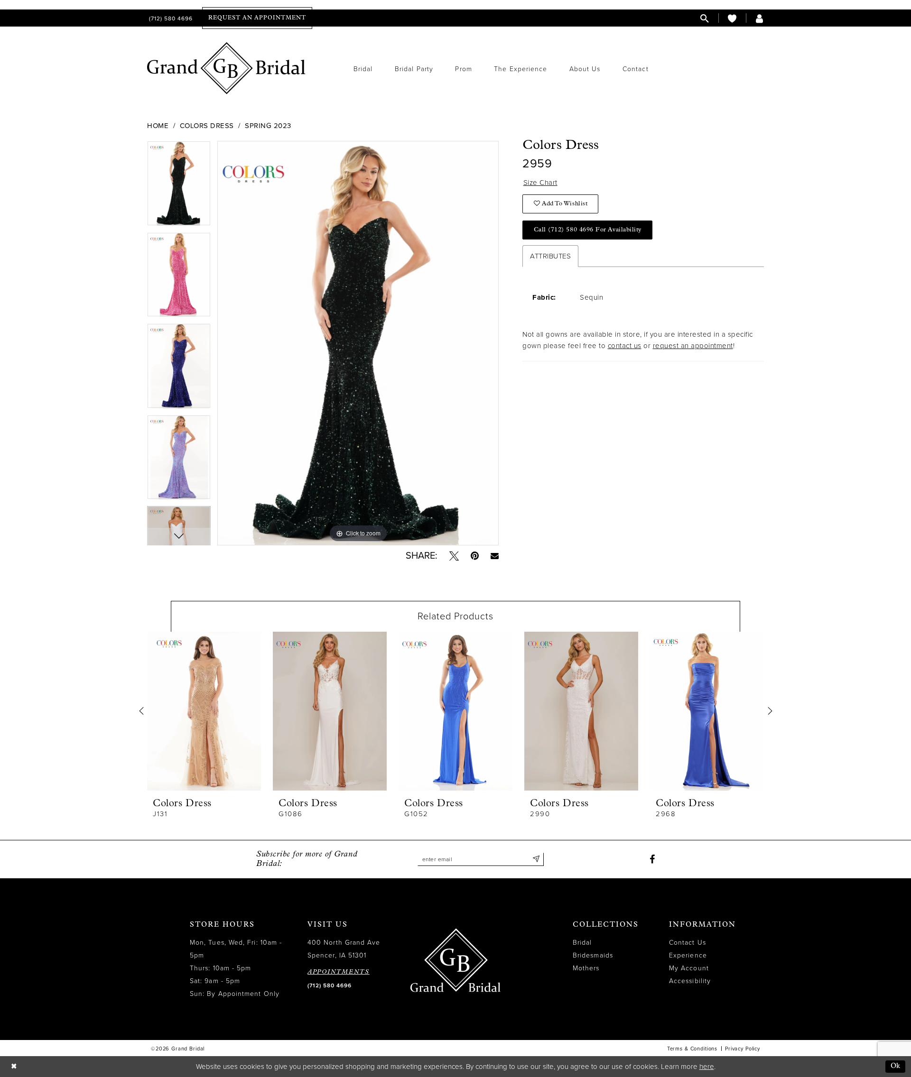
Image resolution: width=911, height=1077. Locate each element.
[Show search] (704, 18)
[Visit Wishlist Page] (732, 18)
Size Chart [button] (540, 182)
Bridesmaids (593, 955)
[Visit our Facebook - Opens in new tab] (652, 859)
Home (157, 125)
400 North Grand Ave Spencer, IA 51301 (344, 949)
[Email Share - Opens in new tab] (495, 556)
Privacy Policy (742, 1049)
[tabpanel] (179, 186)
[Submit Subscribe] (536, 859)
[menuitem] (170, 18)
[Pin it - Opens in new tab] (475, 556)
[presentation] (204, 711)
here (706, 1066)
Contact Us (687, 943)
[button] (759, 18)
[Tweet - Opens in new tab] (454, 556)
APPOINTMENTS (338, 972)
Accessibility (690, 981)
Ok (896, 1066)
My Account (689, 968)
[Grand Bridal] (226, 68)
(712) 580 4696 (329, 985)
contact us (624, 345)
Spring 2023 (268, 125)
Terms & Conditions (692, 1049)
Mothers (586, 968)
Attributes (550, 256)
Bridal (582, 943)
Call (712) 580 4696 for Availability (587, 230)
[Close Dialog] (14, 1067)
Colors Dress (207, 125)
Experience (688, 955)
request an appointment (693, 345)
